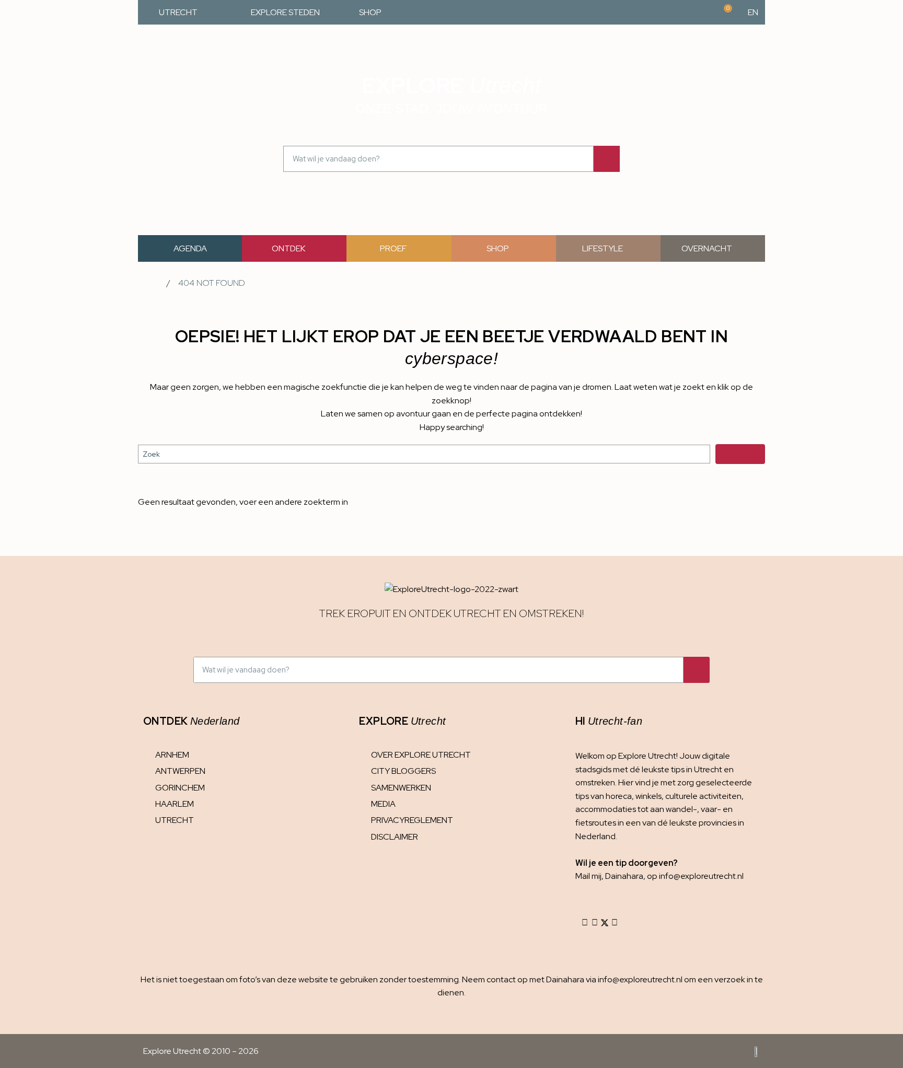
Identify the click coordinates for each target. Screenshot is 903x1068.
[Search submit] (740, 454)
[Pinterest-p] (614, 923)
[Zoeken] (607, 159)
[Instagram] (585, 923)
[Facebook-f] (595, 923)
